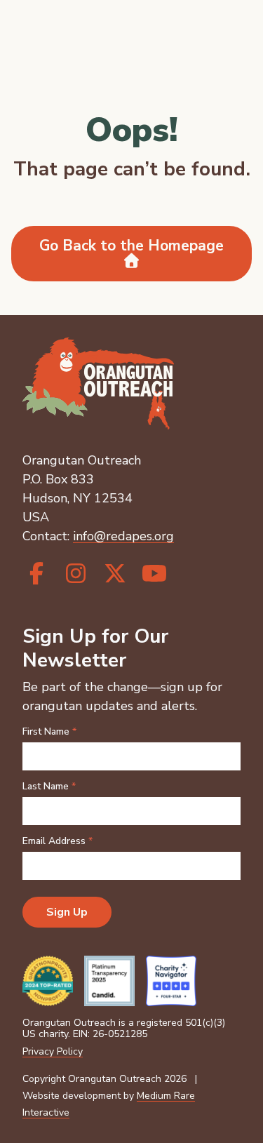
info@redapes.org (123, 536)
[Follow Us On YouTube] (154, 574)
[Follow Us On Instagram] (76, 574)
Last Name (49, 786)
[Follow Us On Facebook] (36, 574)
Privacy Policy (52, 1051)
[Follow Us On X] (115, 574)
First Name (49, 732)
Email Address (57, 841)
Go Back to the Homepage (131, 245)
